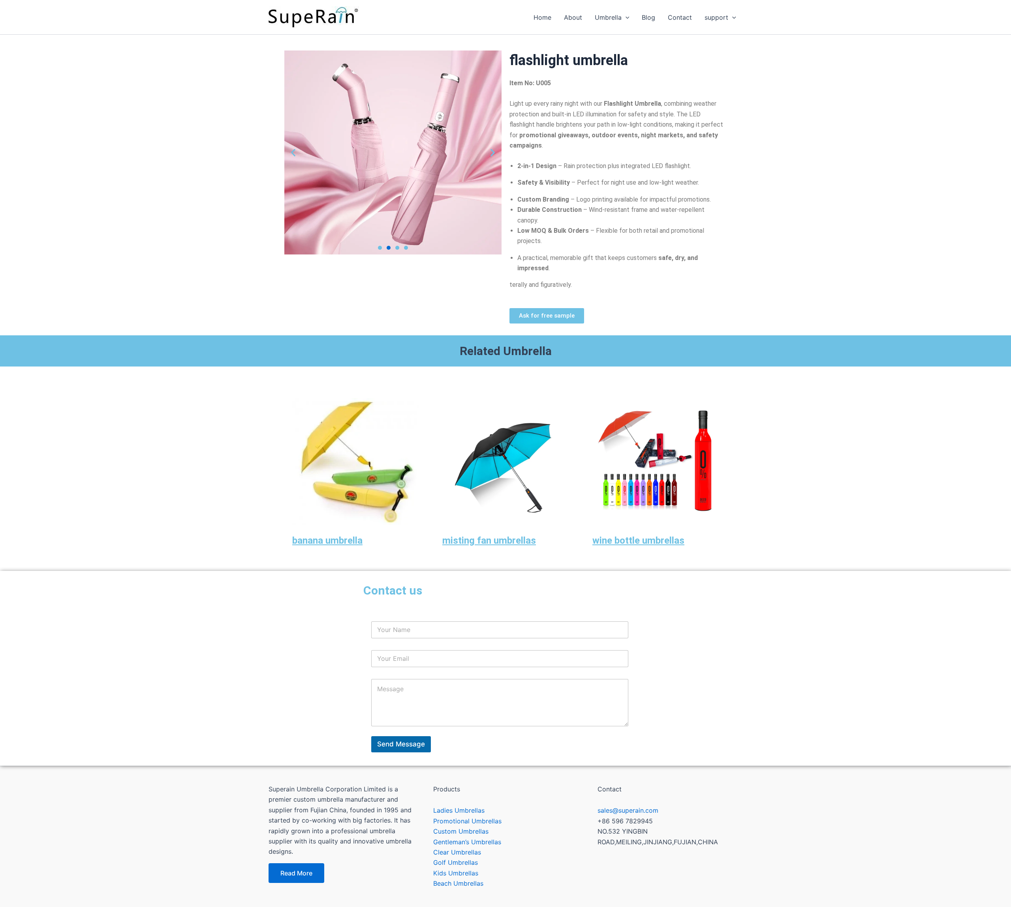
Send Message (401, 744)
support (716, 17)
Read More (296, 873)
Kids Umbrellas (455, 873)
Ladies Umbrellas (459, 810)
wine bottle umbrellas (638, 540)
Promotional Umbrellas (467, 821)
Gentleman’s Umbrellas (467, 842)
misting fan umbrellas (489, 540)
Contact (680, 17)
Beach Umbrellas (458, 883)
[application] (626, 17)
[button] (293, 152)
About (573, 17)
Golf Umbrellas (455, 862)
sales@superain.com (628, 810)
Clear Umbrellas (457, 852)
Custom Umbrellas (461, 831)
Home (542, 17)
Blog (648, 17)
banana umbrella (327, 540)
